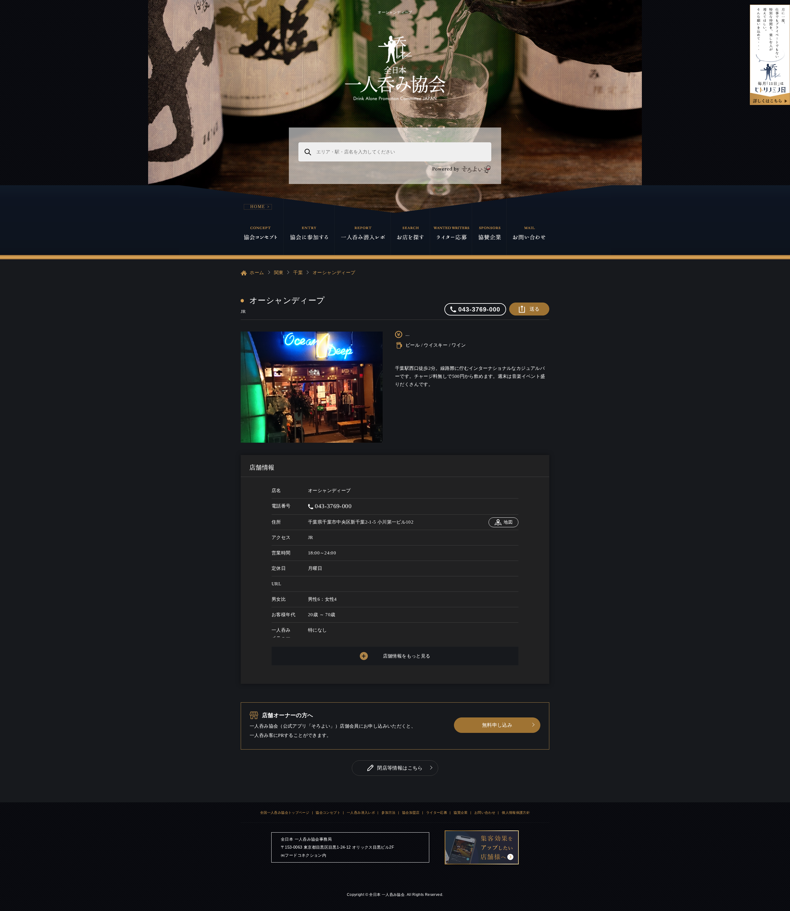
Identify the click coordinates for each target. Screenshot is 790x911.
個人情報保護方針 (516, 812)
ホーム (256, 272)
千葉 (298, 272)
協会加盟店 (411, 812)
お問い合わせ (484, 812)
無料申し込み (497, 725)
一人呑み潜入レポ (361, 812)
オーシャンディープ (334, 272)
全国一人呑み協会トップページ (284, 812)
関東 (279, 272)
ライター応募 (436, 812)
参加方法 (388, 812)
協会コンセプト (328, 812)
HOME (257, 206)
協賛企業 (461, 812)
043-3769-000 (332, 506)
